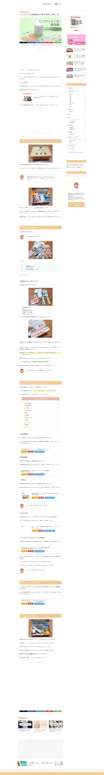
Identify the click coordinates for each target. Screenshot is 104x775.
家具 (78, 142)
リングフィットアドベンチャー (72, 167)
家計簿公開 (77, 134)
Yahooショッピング (39, 451)
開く (50, 133)
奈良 (77, 93)
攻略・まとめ (78, 140)
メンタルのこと (77, 121)
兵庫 (77, 100)
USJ (77, 104)
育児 (76, 114)
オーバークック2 (70, 165)
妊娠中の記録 (77, 129)
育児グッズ (77, 111)
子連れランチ (80, 167)
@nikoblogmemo (32, 69)
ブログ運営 (77, 122)
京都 (77, 99)
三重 (77, 96)
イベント (77, 106)
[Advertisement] (41, 58)
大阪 (77, 97)
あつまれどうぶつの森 (77, 137)
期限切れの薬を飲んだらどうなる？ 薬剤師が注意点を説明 (37, 358)
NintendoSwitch (76, 145)
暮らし (76, 117)
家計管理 (76, 132)
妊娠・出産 (76, 125)
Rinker (37, 495)
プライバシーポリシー (22, 773)
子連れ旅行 (76, 88)
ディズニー (77, 103)
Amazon (24, 451)
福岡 (77, 94)
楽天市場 (30, 451)
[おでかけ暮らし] (52, 6)
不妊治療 (77, 127)
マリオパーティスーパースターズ (78, 165)
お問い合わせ (30, 773)
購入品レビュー (77, 109)
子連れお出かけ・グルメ (77, 91)
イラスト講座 (76, 148)
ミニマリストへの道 (77, 119)
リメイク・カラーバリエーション (78, 139)
